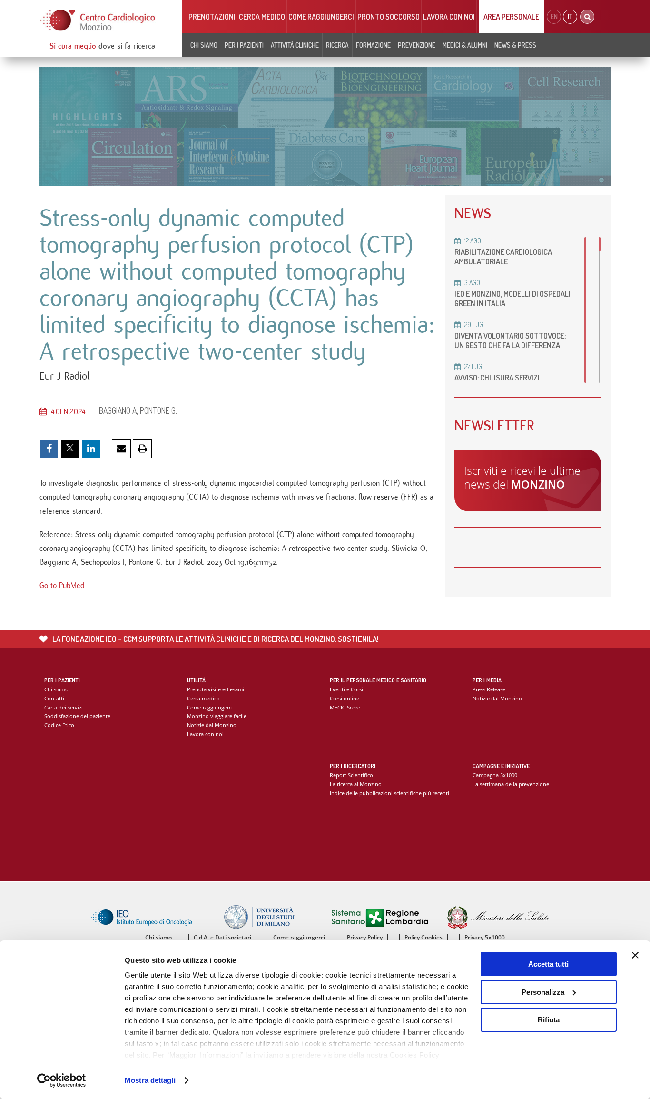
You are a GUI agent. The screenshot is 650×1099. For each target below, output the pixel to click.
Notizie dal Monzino (211, 725)
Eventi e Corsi (346, 689)
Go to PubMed (62, 585)
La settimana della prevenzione (511, 784)
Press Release (489, 689)
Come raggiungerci (321, 16)
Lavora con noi (449, 16)
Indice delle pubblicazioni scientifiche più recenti (389, 793)
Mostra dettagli (150, 1080)
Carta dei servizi (63, 707)
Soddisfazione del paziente (77, 715)
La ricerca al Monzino (356, 784)
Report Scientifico (351, 775)
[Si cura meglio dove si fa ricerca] (98, 20)
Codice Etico (59, 725)
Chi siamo (56, 689)
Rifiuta (549, 1020)
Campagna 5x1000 (495, 775)
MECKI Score (345, 707)
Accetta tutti (548, 964)
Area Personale (511, 16)
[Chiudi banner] (635, 955)
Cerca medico (262, 16)
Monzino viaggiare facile (216, 715)
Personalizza (543, 992)
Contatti (54, 698)
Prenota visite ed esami (215, 689)
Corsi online (344, 698)
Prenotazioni (212, 16)
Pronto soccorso (388, 16)
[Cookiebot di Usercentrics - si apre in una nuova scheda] (61, 1080)
